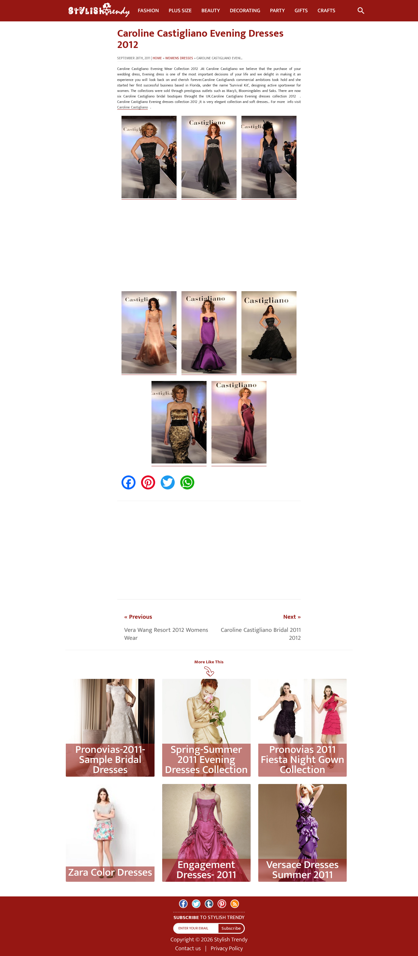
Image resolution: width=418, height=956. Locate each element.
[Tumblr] (209, 903)
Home (157, 58)
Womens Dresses (179, 58)
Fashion (148, 10)
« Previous (138, 617)
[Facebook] (183, 903)
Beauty (210, 10)
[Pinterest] (222, 903)
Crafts (326, 10)
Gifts (301, 10)
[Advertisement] (209, 248)
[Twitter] (196, 903)
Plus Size (180, 10)
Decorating (245, 10)
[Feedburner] (234, 903)
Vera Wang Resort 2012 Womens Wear (166, 634)
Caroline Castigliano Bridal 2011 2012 (261, 634)
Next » (292, 617)
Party (277, 10)
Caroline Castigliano (132, 107)
